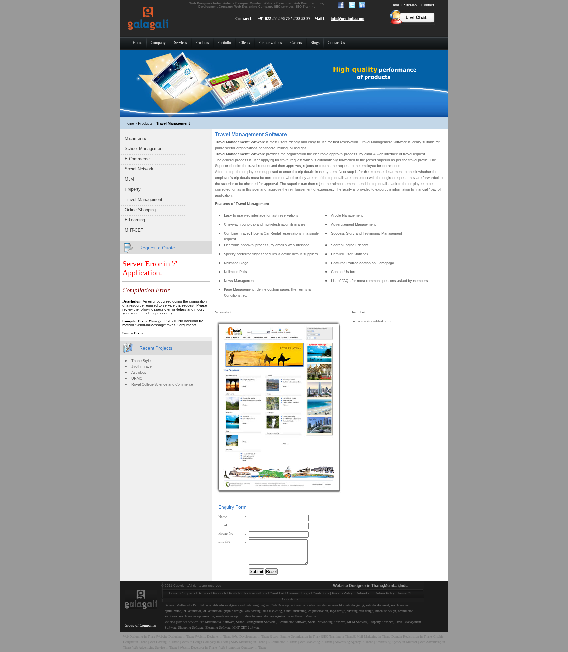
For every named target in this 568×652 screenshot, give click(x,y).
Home (173, 593)
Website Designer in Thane (213, 636)
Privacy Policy (342, 593)
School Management (144, 148)
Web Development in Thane (251, 636)
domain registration (277, 616)
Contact (427, 5)
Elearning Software (217, 627)
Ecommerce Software (292, 622)
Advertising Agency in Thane (354, 642)
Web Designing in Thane (139, 636)
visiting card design (360, 611)
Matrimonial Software (219, 622)
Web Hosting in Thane (164, 642)
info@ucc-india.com (347, 18)
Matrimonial (136, 138)
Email (395, 5)
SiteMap (410, 5)
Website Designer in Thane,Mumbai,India (371, 585)
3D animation (212, 611)
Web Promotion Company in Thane (242, 647)
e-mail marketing (295, 611)
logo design (337, 611)
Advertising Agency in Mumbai (396, 642)
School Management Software (255, 622)
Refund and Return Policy (375, 593)
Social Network (139, 168)
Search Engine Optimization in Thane (295, 636)
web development (377, 605)
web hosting (253, 611)
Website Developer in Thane (198, 647)
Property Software (381, 622)
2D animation (192, 611)
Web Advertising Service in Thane (155, 647)
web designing (354, 605)
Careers (293, 593)
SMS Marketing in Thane (248, 642)
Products (219, 593)
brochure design (385, 611)
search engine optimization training (239, 616)
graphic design (233, 611)
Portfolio (235, 593)
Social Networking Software (326, 622)
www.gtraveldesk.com (374, 321)
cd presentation (318, 611)
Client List (277, 593)
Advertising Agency (226, 605)
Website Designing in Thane (176, 636)
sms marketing (272, 611)
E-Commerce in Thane (282, 642)
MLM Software (357, 622)
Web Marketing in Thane (316, 642)
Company (187, 593)
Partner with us (255, 593)
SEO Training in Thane (337, 636)
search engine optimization (196, 616)
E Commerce (137, 158)
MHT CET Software (245, 627)
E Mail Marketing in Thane (372, 636)
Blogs (305, 593)
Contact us (321, 593)
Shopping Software (190, 627)
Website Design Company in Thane (205, 642)
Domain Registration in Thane (411, 636)
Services (204, 593)
